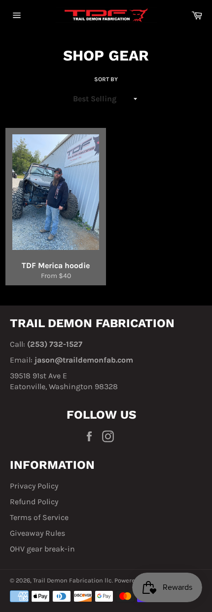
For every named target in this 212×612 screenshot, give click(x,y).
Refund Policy (34, 501)
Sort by (106, 79)
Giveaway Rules (37, 533)
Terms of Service (39, 517)
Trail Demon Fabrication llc (72, 580)
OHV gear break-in (42, 548)
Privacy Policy (34, 485)
